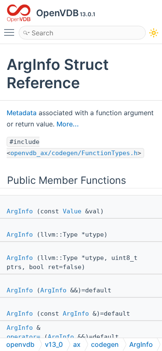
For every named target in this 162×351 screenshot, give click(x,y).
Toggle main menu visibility (10, 32)
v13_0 (54, 344)
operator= (23, 337)
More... (67, 124)
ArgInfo (20, 211)
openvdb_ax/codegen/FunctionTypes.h (73, 153)
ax (77, 344)
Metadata (22, 113)
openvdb (20, 344)
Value (72, 211)
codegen (105, 344)
